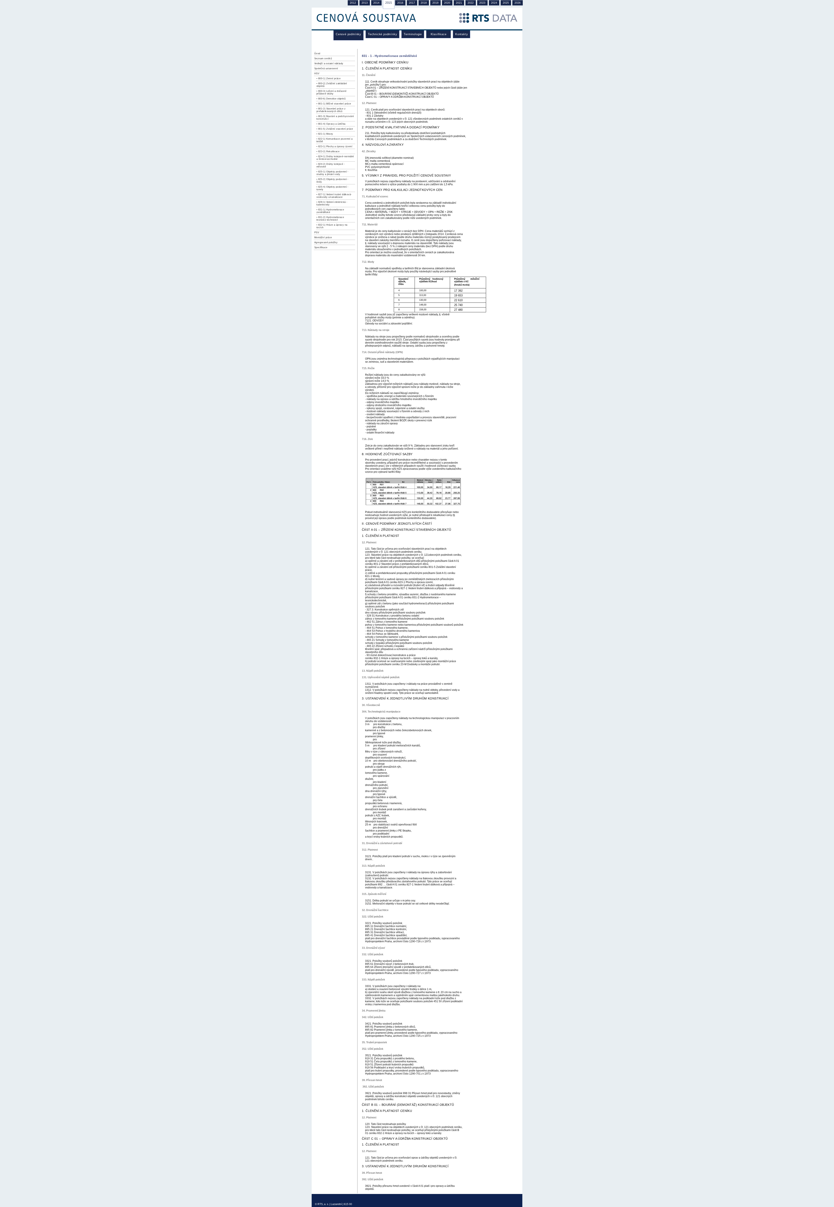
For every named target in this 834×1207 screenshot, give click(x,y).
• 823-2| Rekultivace (327, 151)
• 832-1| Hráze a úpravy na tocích (331, 226)
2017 (412, 2)
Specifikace (320, 247)
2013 (365, 2)
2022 (471, 2)
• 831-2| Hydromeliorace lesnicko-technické (330, 218)
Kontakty (461, 34)
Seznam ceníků (323, 58)
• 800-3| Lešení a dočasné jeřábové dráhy (331, 92)
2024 (494, 2)
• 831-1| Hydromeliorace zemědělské (330, 210)
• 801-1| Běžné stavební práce (333, 103)
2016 (400, 2)
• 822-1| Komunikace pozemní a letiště (334, 140)
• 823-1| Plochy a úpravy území (334, 146)
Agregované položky (326, 242)
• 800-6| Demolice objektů (331, 98)
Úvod (317, 53)
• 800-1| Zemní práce (328, 78)
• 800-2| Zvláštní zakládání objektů (331, 84)
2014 (376, 2)
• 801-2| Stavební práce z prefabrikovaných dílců (331, 109)
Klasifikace (438, 34)
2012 (353, 2)
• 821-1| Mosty (324, 133)
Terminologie (413, 34)
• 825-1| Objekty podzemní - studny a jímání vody (332, 172)
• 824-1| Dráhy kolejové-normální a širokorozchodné (335, 157)
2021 (459, 2)
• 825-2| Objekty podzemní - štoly (332, 180)
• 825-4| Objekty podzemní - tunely (332, 188)
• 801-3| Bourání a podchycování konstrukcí (335, 117)
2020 (447, 2)
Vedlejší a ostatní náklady (328, 63)
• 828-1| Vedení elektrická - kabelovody (331, 203)
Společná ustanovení (326, 68)
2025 (506, 2)
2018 (424, 2)
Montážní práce (323, 237)
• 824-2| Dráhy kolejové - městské (330, 165)
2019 (435, 2)
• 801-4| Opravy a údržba (331, 123)
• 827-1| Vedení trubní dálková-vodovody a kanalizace (334, 195)
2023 (482, 2)
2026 (518, 2)
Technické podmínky (382, 34)
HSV (316, 73)
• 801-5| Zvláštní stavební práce (334, 128)
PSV (316, 232)
